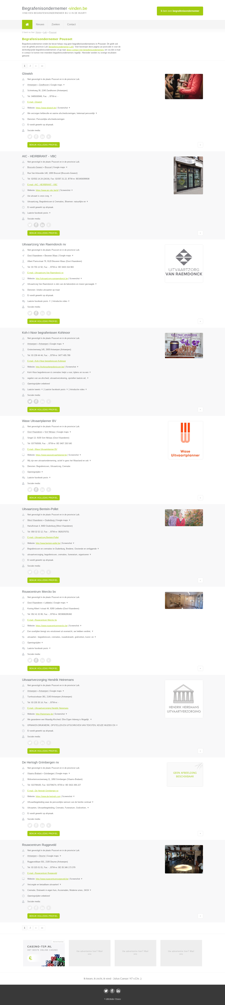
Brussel (48, 167)
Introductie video (61, 301)
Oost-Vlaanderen (34, 255)
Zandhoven (44, 85)
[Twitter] (106, 990)
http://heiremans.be (44, 714)
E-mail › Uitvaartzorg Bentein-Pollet (43, 537)
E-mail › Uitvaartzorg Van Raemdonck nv (45, 273)
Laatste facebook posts (39, 213)
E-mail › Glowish (34, 102)
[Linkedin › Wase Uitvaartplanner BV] (42, 489)
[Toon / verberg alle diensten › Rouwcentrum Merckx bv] (74, 637)
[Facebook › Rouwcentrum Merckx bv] (36, 660)
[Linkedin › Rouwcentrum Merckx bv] (42, 660)
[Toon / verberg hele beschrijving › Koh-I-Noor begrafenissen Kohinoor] (74, 372)
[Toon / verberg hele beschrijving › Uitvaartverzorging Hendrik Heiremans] (74, 719)
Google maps (58, 85)
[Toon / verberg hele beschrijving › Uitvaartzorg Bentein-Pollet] (74, 548)
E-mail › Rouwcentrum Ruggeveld (42, 873)
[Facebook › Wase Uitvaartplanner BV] (36, 489)
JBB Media (110, 999)
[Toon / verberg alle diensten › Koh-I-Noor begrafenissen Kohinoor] (74, 378)
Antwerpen (32, 85)
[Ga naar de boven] (200, 144)
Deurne (42, 856)
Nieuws (40, 24)
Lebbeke (48, 603)
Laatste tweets (35, 389)
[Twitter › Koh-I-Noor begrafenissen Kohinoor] (29, 401)
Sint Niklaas (50, 432)
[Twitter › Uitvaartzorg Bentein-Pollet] (29, 572)
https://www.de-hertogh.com (48, 796)
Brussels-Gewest (35, 167)
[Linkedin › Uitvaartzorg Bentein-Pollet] (42, 572)
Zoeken (56, 24)
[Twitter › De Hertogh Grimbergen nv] (29, 825)
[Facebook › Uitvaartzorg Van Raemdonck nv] (36, 313)
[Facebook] (112, 990)
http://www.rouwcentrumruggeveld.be (52, 879)
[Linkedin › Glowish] (42, 136)
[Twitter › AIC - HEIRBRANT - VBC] (29, 224)
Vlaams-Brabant (34, 773)
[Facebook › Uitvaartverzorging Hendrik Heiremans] (36, 742)
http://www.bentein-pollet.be (48, 543)
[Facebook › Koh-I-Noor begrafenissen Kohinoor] (36, 401)
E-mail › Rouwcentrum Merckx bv (42, 620)
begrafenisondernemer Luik (61, 47)
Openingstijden (35, 472)
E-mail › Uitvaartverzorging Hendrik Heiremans (47, 708)
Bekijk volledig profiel (43, 145)
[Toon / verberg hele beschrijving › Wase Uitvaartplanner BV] (74, 460)
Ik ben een (180, 11)
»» (42, 66)
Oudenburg (49, 520)
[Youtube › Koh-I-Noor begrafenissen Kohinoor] (48, 401)
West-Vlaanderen (35, 520)
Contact (71, 24)
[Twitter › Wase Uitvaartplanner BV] (29, 489)
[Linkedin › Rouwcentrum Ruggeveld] (42, 907)
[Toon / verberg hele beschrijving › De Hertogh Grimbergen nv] (74, 802)
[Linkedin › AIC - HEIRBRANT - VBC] (42, 224)
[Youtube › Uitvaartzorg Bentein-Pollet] (48, 572)
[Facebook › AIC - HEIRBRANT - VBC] (36, 224)
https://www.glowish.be (46, 108)
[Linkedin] (118, 990)
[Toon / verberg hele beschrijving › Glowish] (74, 113)
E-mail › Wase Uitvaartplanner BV (42, 449)
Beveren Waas (51, 255)
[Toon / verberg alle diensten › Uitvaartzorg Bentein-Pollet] (74, 554)
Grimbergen (49, 773)
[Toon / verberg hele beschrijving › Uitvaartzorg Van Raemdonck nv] (74, 284)
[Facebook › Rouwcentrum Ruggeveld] (36, 907)
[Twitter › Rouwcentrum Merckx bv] (29, 660)
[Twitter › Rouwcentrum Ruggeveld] (29, 907)
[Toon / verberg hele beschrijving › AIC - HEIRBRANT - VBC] (74, 196)
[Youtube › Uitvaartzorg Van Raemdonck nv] (48, 313)
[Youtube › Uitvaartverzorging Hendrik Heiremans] (48, 742)
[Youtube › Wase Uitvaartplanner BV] (48, 489)
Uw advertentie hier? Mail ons (90, 952)
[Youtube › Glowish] (48, 136)
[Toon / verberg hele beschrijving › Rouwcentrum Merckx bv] (74, 631)
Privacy (118, 999)
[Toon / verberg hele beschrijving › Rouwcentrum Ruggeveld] (74, 884)
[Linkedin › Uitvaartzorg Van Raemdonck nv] (42, 313)
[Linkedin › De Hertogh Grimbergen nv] (42, 825)
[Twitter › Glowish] (29, 136)
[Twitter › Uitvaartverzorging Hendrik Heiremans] (29, 742)
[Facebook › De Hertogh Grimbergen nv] (36, 825)
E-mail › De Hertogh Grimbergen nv (42, 791)
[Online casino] (46, 954)
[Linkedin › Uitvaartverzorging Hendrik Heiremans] (42, 742)
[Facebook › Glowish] (36, 136)
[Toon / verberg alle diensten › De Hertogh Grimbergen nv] (74, 807)
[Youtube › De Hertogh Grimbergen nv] (48, 825)
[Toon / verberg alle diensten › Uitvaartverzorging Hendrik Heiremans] (74, 725)
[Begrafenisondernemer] (27, 24)
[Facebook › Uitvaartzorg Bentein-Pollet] (36, 572)
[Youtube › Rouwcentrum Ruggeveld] (48, 907)
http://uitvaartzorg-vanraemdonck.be (52, 278)
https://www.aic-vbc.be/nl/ (47, 190)
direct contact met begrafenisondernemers (85, 50)
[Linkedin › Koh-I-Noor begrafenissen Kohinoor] (42, 401)
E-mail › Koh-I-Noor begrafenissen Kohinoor (46, 361)
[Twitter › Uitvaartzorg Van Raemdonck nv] (29, 313)
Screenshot (64, 108)
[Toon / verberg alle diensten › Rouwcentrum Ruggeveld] (74, 890)
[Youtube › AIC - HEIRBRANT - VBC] (48, 224)
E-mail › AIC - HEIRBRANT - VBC (42, 184)
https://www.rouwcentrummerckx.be (51, 626)
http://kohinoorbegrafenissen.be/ (50, 367)
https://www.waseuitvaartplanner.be (51, 455)
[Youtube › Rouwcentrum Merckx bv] (48, 660)
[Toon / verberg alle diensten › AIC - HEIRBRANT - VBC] (74, 201)
